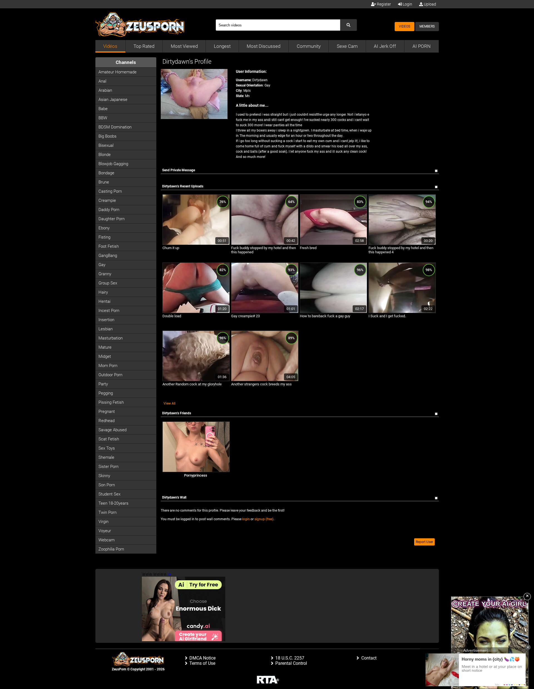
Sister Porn (108, 466)
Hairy (103, 292)
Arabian (105, 90)
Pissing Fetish (111, 402)
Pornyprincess (195, 475)
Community (309, 46)
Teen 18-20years (113, 503)
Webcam (106, 539)
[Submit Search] (348, 25)
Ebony (104, 228)
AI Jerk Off (385, 46)
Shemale (106, 457)
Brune (103, 182)
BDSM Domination (115, 127)
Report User (424, 542)
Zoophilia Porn (111, 549)
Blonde (104, 154)
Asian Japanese (112, 99)
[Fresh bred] (333, 244)
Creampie (107, 200)
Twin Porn (107, 512)
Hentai (104, 301)
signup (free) (263, 519)
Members (427, 26)
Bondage (106, 172)
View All (169, 403)
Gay (101, 264)
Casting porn (110, 191)
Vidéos (110, 46)
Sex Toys (106, 448)
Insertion (106, 319)
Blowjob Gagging (113, 163)
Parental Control (291, 663)
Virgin (103, 521)
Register (383, 4)
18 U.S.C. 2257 (289, 658)
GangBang (107, 255)
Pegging (105, 393)
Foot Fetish (108, 246)
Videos (404, 26)
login (246, 519)
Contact (369, 658)
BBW (102, 117)
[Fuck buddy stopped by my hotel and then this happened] (264, 244)
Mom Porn (107, 365)
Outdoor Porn (110, 374)
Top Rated (144, 46)
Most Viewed (184, 46)
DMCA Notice (202, 658)
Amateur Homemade (117, 72)
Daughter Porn (111, 218)
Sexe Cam (347, 46)
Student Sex (109, 494)
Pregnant (106, 411)
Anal (102, 81)
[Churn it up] (196, 244)
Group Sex (107, 283)
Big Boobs (107, 136)
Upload (429, 4)
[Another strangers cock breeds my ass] (264, 380)
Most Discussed (263, 46)
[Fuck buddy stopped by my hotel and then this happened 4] (402, 244)
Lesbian (105, 328)
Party (103, 383)
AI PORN (421, 46)
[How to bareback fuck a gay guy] (333, 312)
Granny (104, 273)
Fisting (104, 237)
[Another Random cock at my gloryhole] (196, 380)
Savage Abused (112, 429)
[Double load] (196, 312)
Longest (222, 46)
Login (407, 4)
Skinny (104, 475)
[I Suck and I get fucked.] (402, 312)
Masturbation (110, 338)
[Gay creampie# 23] (264, 312)
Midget (104, 356)
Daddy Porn (108, 209)
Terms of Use (202, 663)
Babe (103, 108)
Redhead (106, 420)
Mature (105, 347)
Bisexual (105, 145)
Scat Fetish (108, 439)
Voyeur (104, 530)
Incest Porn (108, 310)
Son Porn (106, 484)
